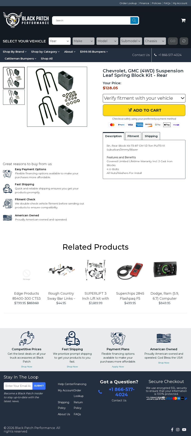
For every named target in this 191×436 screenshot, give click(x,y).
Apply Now (118, 366)
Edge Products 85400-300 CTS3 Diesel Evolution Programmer (26, 296)
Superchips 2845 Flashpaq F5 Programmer (130, 296)
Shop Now (26, 366)
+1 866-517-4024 (170, 55)
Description (113, 136)
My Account (180, 3)
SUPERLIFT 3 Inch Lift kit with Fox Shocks (95, 296)
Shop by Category (44, 51)
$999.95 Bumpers (93, 51)
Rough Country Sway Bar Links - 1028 (61, 296)
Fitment (133, 136)
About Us (64, 414)
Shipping (151, 136)
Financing (80, 384)
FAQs (167, 3)
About (69, 51)
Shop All (47, 58)
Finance (144, 3)
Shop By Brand (14, 51)
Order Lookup (128, 3)
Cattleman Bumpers (20, 58)
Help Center (66, 384)
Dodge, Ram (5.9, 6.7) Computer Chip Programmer (165, 296)
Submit (39, 385)
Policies (156, 3)
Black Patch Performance (35, 428)
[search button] (134, 20)
